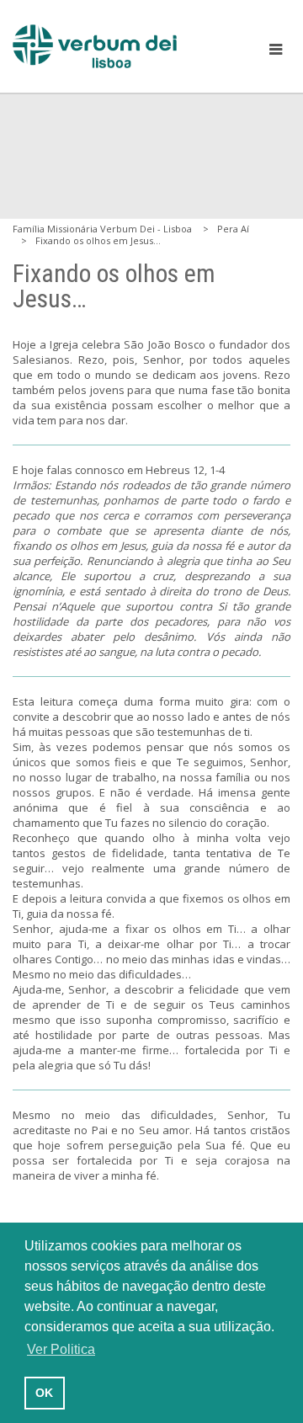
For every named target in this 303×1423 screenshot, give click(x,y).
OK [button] (44, 1392)
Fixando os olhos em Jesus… (98, 240)
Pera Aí (233, 228)
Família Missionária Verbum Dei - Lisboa (102, 228)
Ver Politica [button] (61, 1349)
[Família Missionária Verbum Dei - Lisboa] (95, 46)
